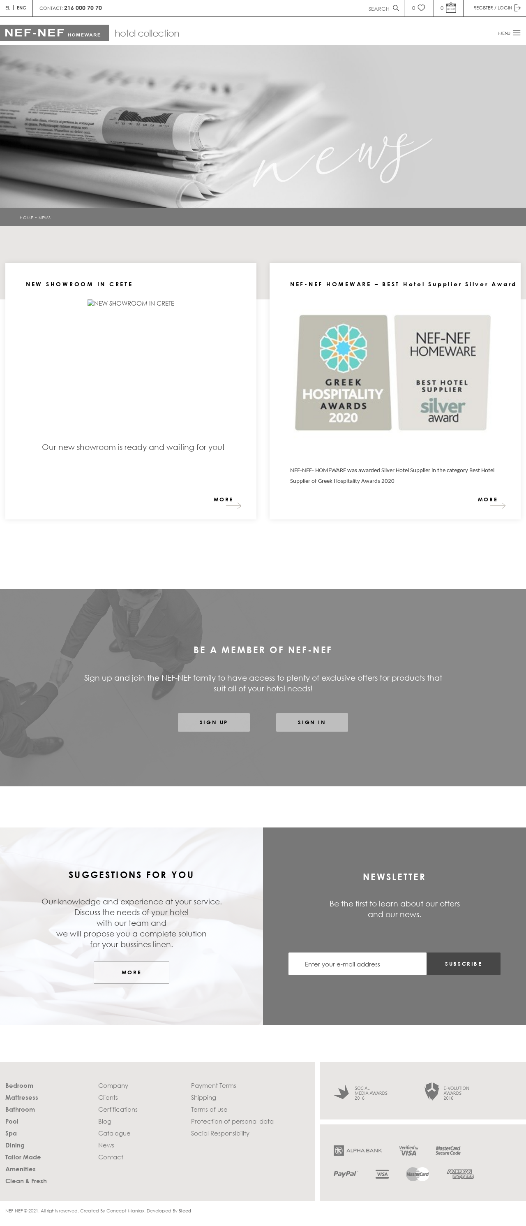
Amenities (20, 1169)
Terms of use (209, 1109)
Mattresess (21, 1097)
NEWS (45, 216)
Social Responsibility (220, 1133)
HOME (26, 216)
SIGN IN (312, 722)
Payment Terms (213, 1085)
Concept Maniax (125, 1210)
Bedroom (19, 1085)
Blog (104, 1121)
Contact (110, 1157)
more (223, 499)
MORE (131, 972)
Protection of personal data (232, 1121)
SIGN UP (214, 722)
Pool (11, 1121)
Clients (108, 1097)
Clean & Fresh (26, 1180)
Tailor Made (23, 1157)
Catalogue (114, 1133)
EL (7, 7)
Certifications (118, 1109)
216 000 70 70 (83, 7)
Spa (11, 1133)
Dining (15, 1145)
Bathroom (20, 1109)
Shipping (203, 1097)
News (106, 1145)
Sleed (185, 1210)
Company (113, 1085)
